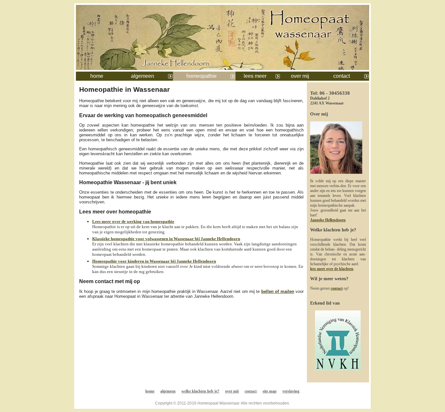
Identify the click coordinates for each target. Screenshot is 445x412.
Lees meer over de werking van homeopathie (133, 221)
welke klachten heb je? (200, 391)
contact (341, 76)
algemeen (142, 76)
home (96, 76)
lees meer (255, 76)
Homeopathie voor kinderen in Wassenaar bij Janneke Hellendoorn (154, 261)
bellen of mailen (277, 291)
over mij (300, 76)
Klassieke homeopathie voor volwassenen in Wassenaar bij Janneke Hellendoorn (166, 238)
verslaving (290, 391)
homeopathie (201, 76)
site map (270, 391)
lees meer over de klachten (331, 269)
